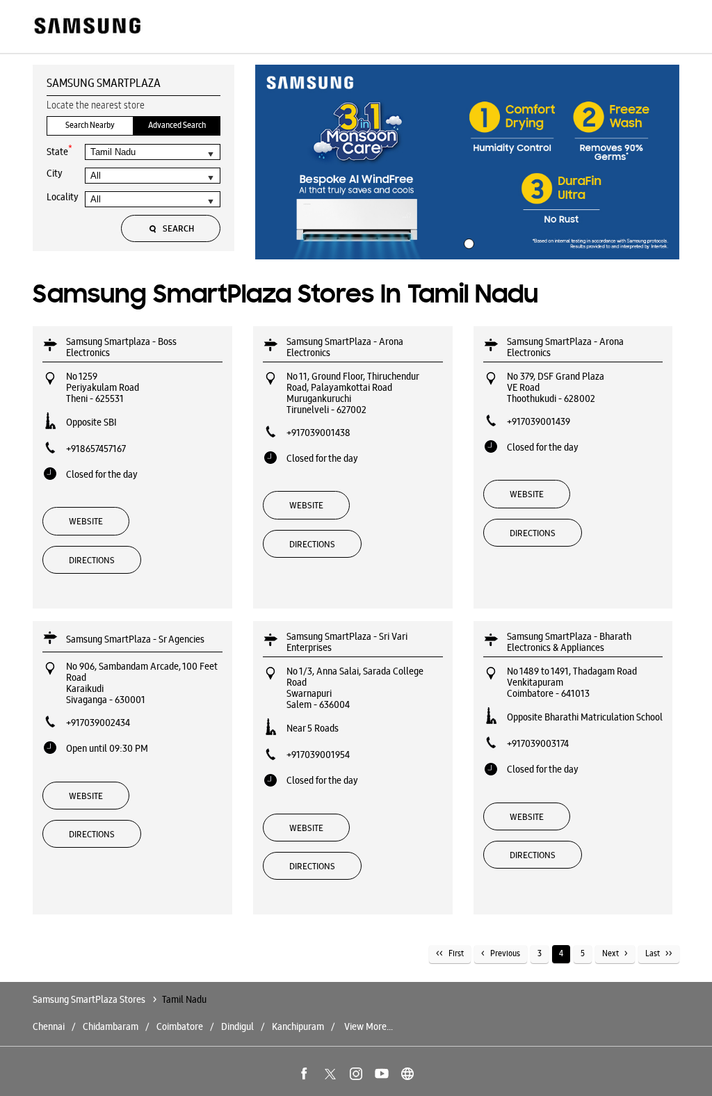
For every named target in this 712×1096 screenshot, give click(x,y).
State (59, 150)
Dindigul (237, 1026)
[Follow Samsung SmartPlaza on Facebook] (304, 1073)
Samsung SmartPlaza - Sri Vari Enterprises (346, 642)
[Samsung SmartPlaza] (86, 27)
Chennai (49, 1026)
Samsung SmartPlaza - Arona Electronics (344, 347)
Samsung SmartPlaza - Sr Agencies (135, 639)
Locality (63, 196)
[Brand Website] (407, 1073)
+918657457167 (96, 448)
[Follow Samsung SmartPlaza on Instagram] (356, 1073)
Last (652, 953)
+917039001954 (318, 754)
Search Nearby (90, 125)
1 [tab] (467, 242)
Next (610, 953)
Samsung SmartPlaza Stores (90, 999)
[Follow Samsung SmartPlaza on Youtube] (381, 1073)
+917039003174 (538, 743)
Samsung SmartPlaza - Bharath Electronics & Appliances (569, 642)
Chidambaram (110, 1026)
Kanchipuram (298, 1026)
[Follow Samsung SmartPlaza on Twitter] (330, 1073)
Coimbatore (179, 1026)
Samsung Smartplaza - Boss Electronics (121, 347)
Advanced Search (177, 125)
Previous (505, 953)
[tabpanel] (467, 162)
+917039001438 (318, 432)
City (55, 173)
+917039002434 (98, 722)
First (456, 953)
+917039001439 (538, 421)
